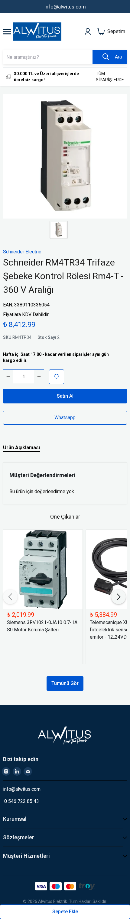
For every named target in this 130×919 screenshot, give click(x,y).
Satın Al (65, 396)
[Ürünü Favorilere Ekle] (56, 376)
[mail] (28, 771)
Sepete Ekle (65, 911)
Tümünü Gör (65, 683)
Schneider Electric (22, 252)
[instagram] (6, 771)
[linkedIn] (17, 771)
